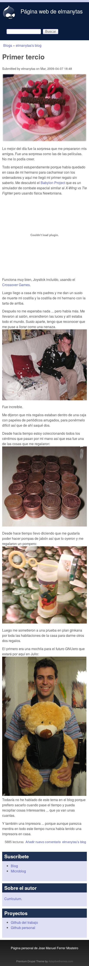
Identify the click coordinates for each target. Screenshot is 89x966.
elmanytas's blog (28, 45)
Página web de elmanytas (52, 11)
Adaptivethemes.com (60, 961)
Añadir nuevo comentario (43, 841)
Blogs (7, 45)
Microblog (18, 871)
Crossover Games (16, 284)
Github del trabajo (24, 922)
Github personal (23, 927)
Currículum (12, 898)
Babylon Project (53, 182)
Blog (14, 865)
